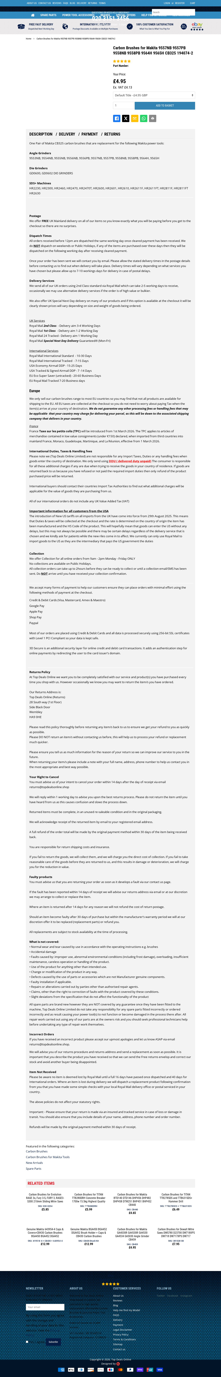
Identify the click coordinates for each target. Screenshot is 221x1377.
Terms (102, 3)
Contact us (119, 1349)
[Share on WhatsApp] (143, 118)
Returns (92, 3)
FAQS (65, 3)
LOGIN (167, 3)
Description (40, 134)
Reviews (56, 3)
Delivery (81, 3)
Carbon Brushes (36, 1151)
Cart (192, 3)
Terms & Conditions (124, 1339)
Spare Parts (48, 15)
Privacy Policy (120, 1334)
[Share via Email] (134, 118)
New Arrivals (181, 15)
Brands (105, 15)
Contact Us (44, 3)
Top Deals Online (121, 1359)
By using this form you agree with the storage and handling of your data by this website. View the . (45, 1325)
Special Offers (126, 15)
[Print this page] (152, 118)
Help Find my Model (154, 15)
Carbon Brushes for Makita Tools (48, 1157)
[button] (122, 61)
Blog (72, 3)
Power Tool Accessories (78, 15)
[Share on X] (125, 118)
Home (32, 15)
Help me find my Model (126, 1310)
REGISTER (179, 3)
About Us (32, 3)
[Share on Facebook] (116, 118)
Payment (89, 134)
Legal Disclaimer (122, 1329)
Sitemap (118, 1344)
